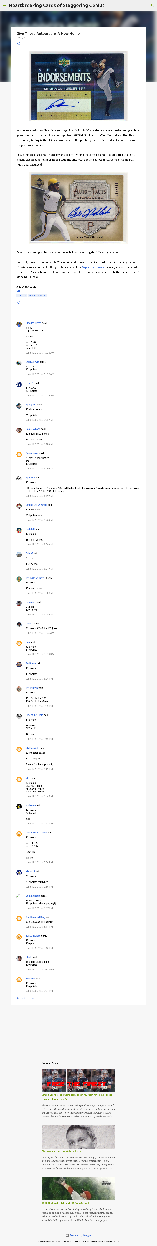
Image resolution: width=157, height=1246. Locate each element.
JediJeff (30, 529)
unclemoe (31, 805)
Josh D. (30, 383)
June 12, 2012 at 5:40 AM (39, 468)
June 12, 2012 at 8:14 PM (39, 926)
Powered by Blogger (80, 1235)
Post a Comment (25, 998)
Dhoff (29, 957)
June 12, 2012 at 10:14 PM (40, 969)
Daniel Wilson (33, 429)
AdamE (29, 553)
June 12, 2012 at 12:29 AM (40, 374)
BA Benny (31, 663)
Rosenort (30, 602)
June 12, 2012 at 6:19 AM (39, 495)
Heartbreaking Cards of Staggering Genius (57, 5)
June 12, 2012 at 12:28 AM (40, 352)
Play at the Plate (34, 715)
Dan (28, 642)
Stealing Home (33, 323)
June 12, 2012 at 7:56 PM (39, 862)
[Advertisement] (78, 1030)
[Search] (109, 5)
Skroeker (30, 978)
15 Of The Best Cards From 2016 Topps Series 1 (65, 1203)
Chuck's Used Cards (36, 832)
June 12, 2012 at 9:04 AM (39, 614)
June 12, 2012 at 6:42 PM (39, 739)
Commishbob (33, 895)
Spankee (30, 477)
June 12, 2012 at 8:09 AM (39, 544)
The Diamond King (35, 917)
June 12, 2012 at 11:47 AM (40, 633)
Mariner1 (30, 871)
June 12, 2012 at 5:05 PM (39, 678)
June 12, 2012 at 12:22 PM (40, 654)
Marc (28, 778)
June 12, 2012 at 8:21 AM (39, 568)
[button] (18, 44)
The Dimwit (32, 687)
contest (22, 296)
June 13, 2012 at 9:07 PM (39, 990)
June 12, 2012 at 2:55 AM (39, 419)
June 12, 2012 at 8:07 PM (39, 908)
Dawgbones (32, 453)
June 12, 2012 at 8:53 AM (39, 593)
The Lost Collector (35, 577)
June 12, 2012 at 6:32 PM (39, 706)
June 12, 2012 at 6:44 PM (39, 796)
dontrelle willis (37, 296)
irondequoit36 (33, 935)
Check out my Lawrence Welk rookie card (62, 1151)
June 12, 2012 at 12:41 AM (40, 395)
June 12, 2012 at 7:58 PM (39, 886)
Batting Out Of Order (36, 504)
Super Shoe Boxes (93, 267)
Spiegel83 (31, 404)
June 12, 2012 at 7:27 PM (39, 823)
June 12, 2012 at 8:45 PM (39, 948)
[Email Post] (18, 292)
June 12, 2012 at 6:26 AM (39, 520)
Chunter (30, 623)
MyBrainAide (32, 748)
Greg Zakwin (32, 361)
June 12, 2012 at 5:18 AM (39, 444)
